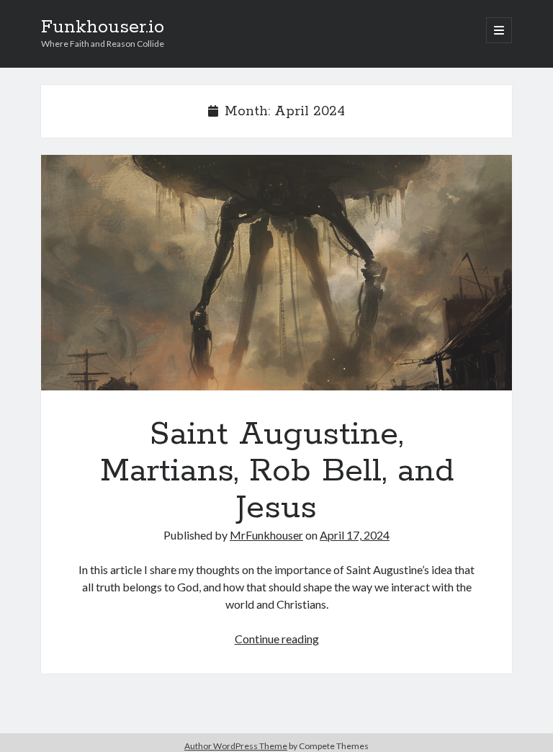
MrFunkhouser (266, 535)
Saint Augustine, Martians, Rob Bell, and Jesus (276, 272)
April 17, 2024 (355, 535)
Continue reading (277, 638)
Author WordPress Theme (235, 745)
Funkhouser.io (102, 27)
